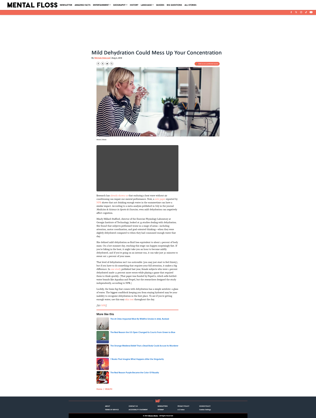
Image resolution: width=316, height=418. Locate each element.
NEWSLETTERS (163, 406)
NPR (98, 202)
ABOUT (107, 406)
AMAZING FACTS (83, 4)
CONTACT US (133, 406)
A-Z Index (181, 409)
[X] (296, 12)
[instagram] (301, 12)
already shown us (119, 195)
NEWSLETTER (66, 4)
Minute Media (153, 416)
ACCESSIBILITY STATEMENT (138, 409)
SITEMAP (161, 409)
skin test (129, 299)
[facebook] (291, 12)
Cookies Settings (205, 409)
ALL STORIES (190, 4)
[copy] (111, 63)
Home (99, 389)
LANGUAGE (146, 4)
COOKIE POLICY (204, 406)
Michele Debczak (102, 57)
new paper (160, 199)
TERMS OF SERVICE (112, 409)
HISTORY (134, 4)
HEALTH (108, 389)
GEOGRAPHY (119, 4)
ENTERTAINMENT (101, 4)
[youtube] (311, 12)
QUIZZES (160, 4)
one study (116, 269)
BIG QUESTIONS (174, 4)
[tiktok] (306, 12)
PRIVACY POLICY (183, 406)
